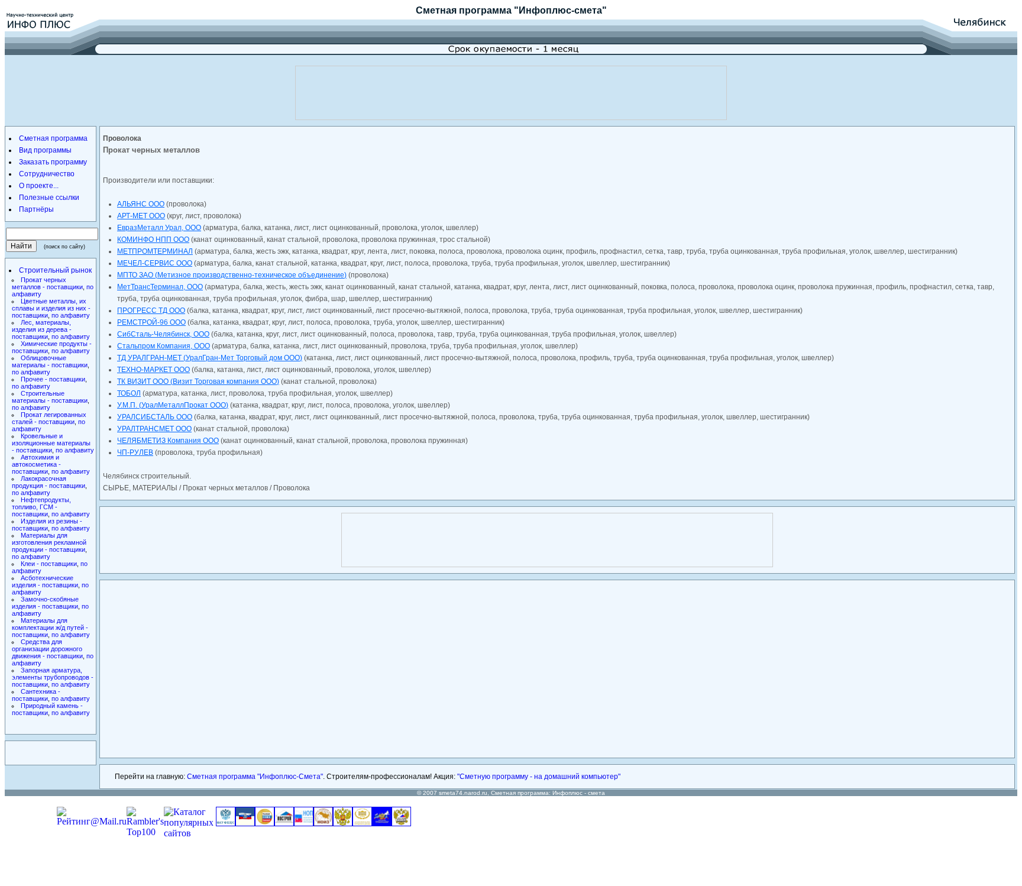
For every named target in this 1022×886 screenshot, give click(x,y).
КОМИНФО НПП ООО (153, 239)
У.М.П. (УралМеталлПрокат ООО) (172, 405)
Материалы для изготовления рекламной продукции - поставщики (49, 542)
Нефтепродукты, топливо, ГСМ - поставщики (41, 507)
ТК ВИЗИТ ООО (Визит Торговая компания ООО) (198, 381)
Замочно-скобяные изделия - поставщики (45, 603)
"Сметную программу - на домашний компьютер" (538, 776)
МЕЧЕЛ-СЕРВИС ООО (154, 263)
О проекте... (39, 186)
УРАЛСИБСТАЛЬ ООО (154, 417)
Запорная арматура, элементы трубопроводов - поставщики (52, 677)
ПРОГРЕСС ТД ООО (151, 310)
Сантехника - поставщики (36, 695)
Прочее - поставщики (53, 379)
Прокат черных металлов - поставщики (47, 283)
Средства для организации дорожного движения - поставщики (47, 648)
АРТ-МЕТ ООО (141, 216)
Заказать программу (53, 162)
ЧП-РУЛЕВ (135, 452)
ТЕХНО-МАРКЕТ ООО (153, 370)
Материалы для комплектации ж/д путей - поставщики (50, 627)
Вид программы (45, 150)
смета (596, 793)
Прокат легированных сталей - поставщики (49, 418)
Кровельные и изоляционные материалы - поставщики (51, 443)
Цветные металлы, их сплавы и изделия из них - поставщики (51, 308)
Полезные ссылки (49, 197)
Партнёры (36, 209)
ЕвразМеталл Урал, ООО (159, 228)
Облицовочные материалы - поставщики (50, 361)
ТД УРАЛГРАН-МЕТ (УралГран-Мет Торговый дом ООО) (209, 358)
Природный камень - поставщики (47, 709)
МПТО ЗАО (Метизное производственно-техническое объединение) (232, 275)
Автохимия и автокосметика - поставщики (36, 464)
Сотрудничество (47, 174)
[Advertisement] (511, 92)
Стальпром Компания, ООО (163, 346)
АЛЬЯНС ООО (140, 204)
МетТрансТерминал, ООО (160, 287)
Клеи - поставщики (49, 563)
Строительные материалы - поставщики (50, 397)
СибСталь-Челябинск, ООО (163, 334)
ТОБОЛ (129, 393)
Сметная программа (464, 10)
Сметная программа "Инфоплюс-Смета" (255, 776)
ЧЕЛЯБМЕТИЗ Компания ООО (168, 440)
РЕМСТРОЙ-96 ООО (151, 322)
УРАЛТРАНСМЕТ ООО (154, 429)
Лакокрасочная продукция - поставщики (48, 482)
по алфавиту (70, 315)
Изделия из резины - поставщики (47, 525)
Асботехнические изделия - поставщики (45, 581)
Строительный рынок (55, 270)
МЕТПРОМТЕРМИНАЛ (155, 251)
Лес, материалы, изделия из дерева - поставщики (42, 329)
